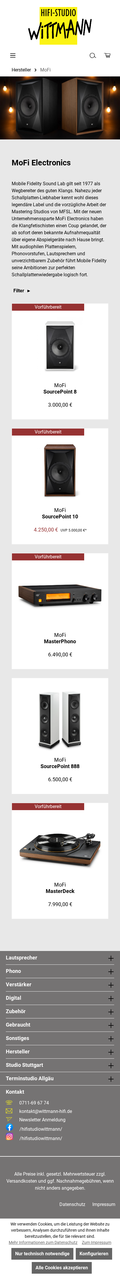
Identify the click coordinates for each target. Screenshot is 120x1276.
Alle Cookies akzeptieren (62, 1267)
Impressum (103, 1204)
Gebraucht (18, 1025)
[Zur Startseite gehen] (60, 26)
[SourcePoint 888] (60, 720)
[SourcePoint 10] (60, 470)
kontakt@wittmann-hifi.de (45, 1111)
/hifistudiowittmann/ (41, 1129)
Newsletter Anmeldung (42, 1120)
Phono (13, 971)
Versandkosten (21, 1181)
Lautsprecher (21, 958)
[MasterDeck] (60, 845)
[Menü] (13, 55)
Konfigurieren (94, 1253)
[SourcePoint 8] (60, 346)
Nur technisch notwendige (42, 1253)
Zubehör (16, 1011)
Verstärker (18, 984)
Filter (19, 290)
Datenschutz (72, 1204)
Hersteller (18, 1051)
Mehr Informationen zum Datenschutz (43, 1242)
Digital (13, 998)
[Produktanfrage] (107, 55)
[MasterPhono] (60, 595)
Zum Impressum (96, 1242)
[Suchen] (93, 55)
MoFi (60, 388)
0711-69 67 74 (34, 1103)
